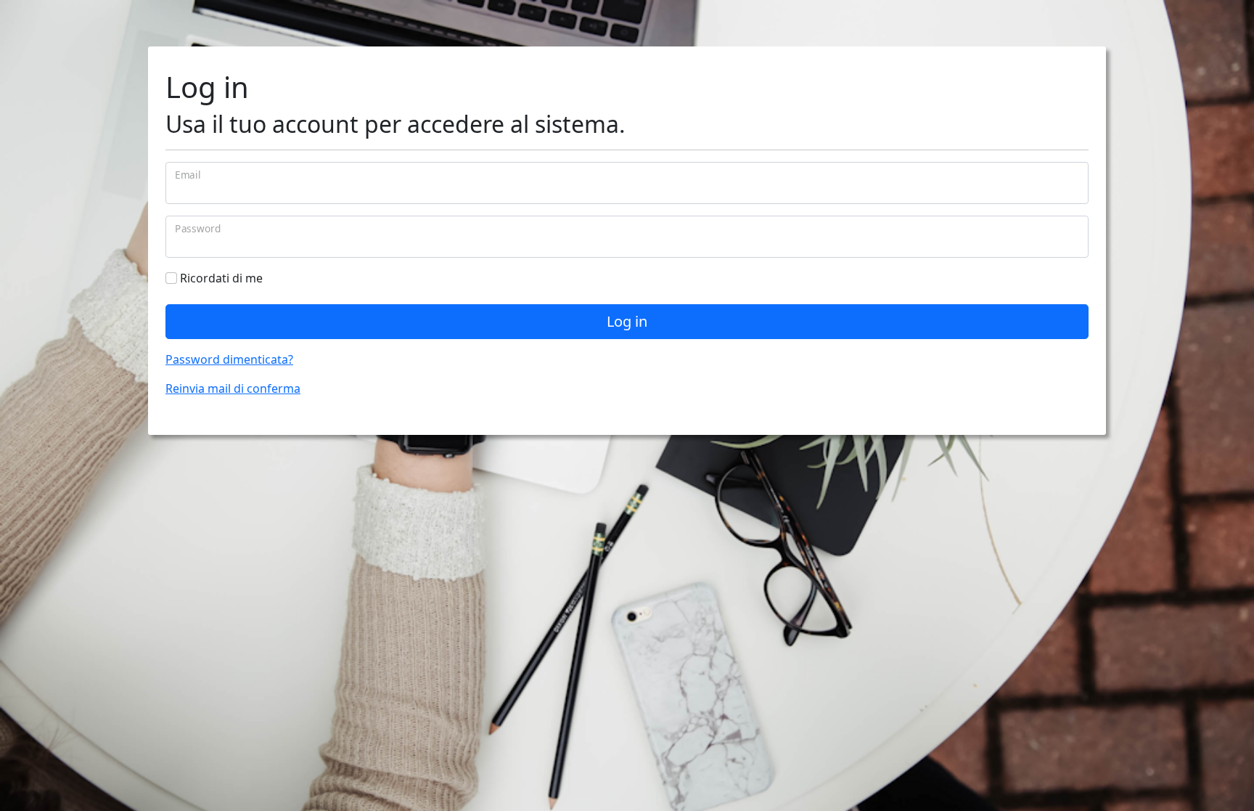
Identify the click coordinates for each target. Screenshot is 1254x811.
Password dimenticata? (229, 359)
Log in (627, 321)
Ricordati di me (220, 278)
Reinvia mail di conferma (232, 388)
